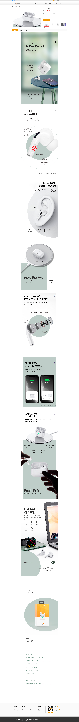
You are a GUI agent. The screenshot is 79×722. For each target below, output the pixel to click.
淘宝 (22, 709)
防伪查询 (31, 709)
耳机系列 (18, 6)
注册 (19, 0)
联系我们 (39, 710)
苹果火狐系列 (16, 710)
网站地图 (40, 719)
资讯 (38, 709)
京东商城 (23, 710)
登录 (17, 0)
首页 (35, 3)
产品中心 (15, 6)
